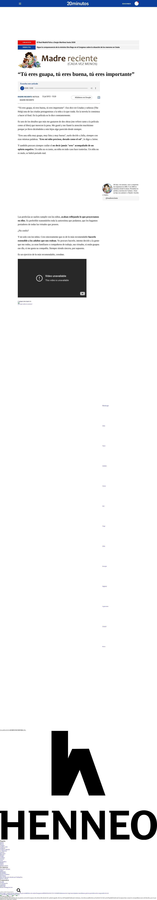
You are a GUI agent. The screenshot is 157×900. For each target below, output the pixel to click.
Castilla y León (3, 847)
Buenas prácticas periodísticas (89, 893)
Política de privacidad (21, 893)
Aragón (2, 856)
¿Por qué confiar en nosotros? (25, 304)
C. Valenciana (3, 851)
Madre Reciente (25, 97)
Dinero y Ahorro (4, 878)
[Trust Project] (23, 301)
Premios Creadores (4, 874)
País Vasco (2, 853)
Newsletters (3, 876)
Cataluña (2, 845)
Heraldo (2, 882)
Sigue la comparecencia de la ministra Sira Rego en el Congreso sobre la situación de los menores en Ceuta (78, 47)
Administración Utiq (64, 893)
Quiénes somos (78, 893)
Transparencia (39, 893)
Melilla (2, 863)
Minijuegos (3, 872)
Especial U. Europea (5, 869)
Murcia (2, 844)
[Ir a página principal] (78, 3)
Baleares (2, 855)
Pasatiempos (3, 873)
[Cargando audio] (22, 88)
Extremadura (3, 861)
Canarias (2, 852)
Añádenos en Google (83, 98)
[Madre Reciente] (78, 60)
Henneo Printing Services (6, 887)
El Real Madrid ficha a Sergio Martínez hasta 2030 (56, 42)
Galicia (2, 864)
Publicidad (2, 886)
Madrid (2, 843)
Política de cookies (31, 893)
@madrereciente (112, 198)
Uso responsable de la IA (102, 893)
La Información (4, 883)
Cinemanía (2, 884)
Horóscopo (105, 405)
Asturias (2, 859)
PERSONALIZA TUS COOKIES (51, 893)
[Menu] (20, 3)
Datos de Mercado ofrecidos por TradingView (11, 877)
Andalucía (2, 848)
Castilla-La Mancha (5, 849)
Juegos (1, 870)
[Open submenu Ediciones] (127, 4)
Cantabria (2, 857)
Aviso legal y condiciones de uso (8, 893)
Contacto (72, 893)
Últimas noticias (4, 865)
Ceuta (1, 860)
